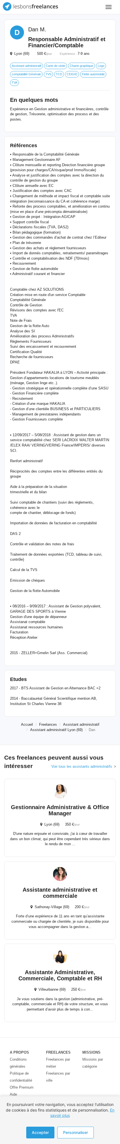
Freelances (48, 724)
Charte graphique (81, 65)
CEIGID (72, 74)
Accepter (40, 1132)
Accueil (27, 724)
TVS (48, 74)
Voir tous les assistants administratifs (81, 766)
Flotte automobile (93, 74)
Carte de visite (55, 65)
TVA (14, 82)
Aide (13, 1094)
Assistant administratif (26, 65)
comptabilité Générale (26, 74)
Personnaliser (75, 1132)
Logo (101, 65)
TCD (59, 74)
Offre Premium (21, 1087)
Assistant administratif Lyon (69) (56, 730)
